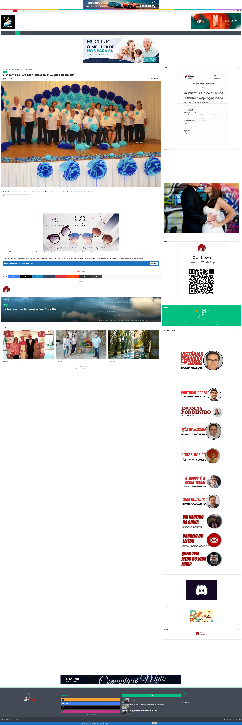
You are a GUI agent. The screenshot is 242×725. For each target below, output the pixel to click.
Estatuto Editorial (185, 698)
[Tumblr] (49, 276)
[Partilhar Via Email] (85, 276)
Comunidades (68, 32)
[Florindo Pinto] (201, 559)
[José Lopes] (201, 413)
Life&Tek (39, 32)
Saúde (73, 32)
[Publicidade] (201, 232)
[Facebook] (14, 276)
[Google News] (81, 271)
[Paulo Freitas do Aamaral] (201, 431)
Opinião (45, 32)
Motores (61, 32)
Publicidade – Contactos (187, 702)
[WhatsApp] (201, 272)
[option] (81, 309)
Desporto (12, 32)
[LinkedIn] (37, 276)
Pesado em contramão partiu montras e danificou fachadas (144, 710)
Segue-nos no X (168, 642)
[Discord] (201, 590)
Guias (79, 32)
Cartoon (55, 32)
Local (7, 32)
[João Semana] (201, 457)
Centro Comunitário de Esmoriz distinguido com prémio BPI (16, 360)
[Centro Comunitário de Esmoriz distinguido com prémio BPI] (28, 344)
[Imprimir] (97, 276)
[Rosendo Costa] (201, 521)
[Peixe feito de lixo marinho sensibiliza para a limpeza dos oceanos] (81, 344)
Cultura (17, 32)
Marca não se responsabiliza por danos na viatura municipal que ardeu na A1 (147, 704)
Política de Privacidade (187, 700)
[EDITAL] (201, 105)
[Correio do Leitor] (201, 540)
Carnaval (34, 32)
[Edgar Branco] (201, 362)
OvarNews (7, 78)
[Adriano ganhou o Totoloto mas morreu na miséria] (125, 700)
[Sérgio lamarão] (201, 481)
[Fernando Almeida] (201, 501)
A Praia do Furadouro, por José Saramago (118, 360)
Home (5, 69)
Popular (151, 695)
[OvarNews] (8, 22)
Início (3, 32)
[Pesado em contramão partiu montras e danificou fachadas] (125, 712)
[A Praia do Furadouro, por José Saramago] (133, 344)
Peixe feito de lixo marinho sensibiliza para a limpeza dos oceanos (71, 360)
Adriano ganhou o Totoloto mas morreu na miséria (141, 699)
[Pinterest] (61, 276)
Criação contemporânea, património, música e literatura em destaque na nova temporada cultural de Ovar (38, 10)
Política (28, 32)
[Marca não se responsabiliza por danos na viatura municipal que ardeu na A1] (125, 706)
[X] (26, 276)
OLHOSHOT (238, 719)
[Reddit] (73, 276)
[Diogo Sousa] (201, 394)
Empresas (23, 32)
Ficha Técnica (185, 696)
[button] (121, 723)
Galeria (50, 32)
